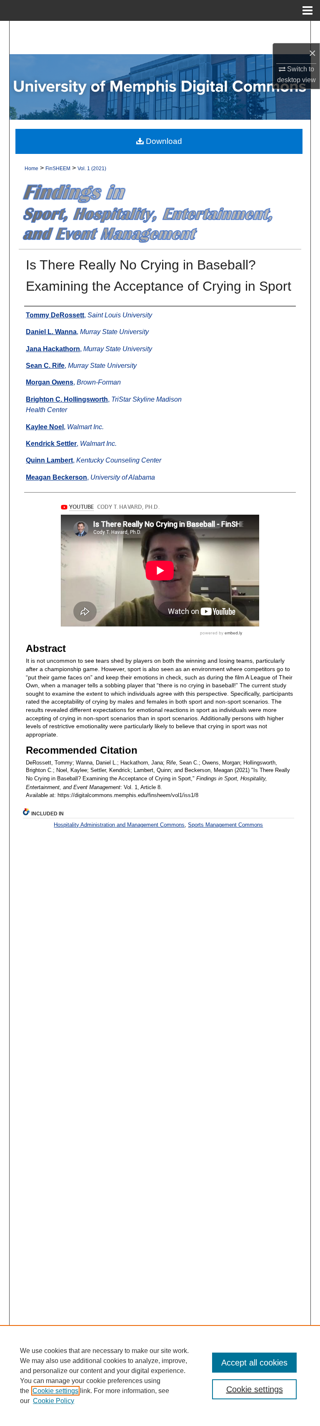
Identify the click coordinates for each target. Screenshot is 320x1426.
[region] (160, 1375)
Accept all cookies (254, 1362)
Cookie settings (55, 1390)
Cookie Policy (53, 1400)
